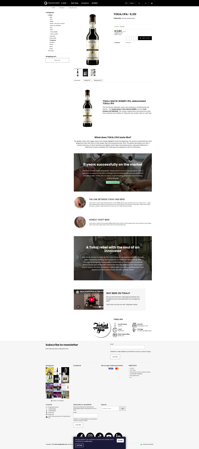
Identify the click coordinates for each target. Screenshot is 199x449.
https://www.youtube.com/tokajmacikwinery (59, 417)
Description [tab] (77, 80)
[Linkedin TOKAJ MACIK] (118, 436)
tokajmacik (51, 412)
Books (51, 48)
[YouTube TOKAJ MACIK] (109, 436)
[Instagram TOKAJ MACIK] (90, 436)
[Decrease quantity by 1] (128, 38)
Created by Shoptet (148, 444)
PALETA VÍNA (53, 38)
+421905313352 (52, 409)
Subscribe (115, 357)
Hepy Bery (52, 36)
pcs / (57, 60)
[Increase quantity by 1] (135, 38)
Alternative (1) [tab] (98, 80)
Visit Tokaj (50, 51)
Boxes (51, 46)
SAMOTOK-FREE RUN (55, 25)
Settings (79, 445)
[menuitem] (64, 3)
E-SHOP (50, 15)
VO (131, 377)
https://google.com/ (112, 182)
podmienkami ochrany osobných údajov (139, 351)
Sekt (51, 28)
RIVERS (51, 21)
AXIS (51, 19)
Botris (51, 30)
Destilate (52, 42)
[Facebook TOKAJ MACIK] (81, 436)
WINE (51, 17)
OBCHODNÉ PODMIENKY (136, 374)
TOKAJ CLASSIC (54, 34)
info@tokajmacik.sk (53, 407)
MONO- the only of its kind (57, 23)
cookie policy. (88, 441)
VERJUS (51, 44)
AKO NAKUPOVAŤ (134, 375)
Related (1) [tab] (87, 80)
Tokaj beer (53, 40)
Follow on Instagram (58, 400)
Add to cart (146, 38)
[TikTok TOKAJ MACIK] (99, 436)
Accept (120, 440)
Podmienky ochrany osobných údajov (140, 372)
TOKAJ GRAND (53, 32)
